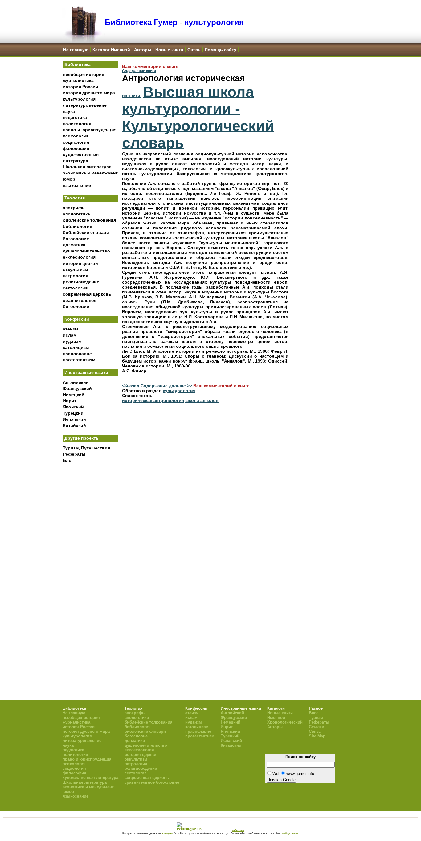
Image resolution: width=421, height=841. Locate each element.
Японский (73, 406)
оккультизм (75, 269)
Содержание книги (139, 71)
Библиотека (77, 64)
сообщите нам (289, 833)
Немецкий (73, 394)
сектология (75, 287)
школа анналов (202, 400)
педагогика (75, 117)
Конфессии (76, 319)
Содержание (154, 385)
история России (80, 86)
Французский (77, 388)
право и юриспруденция (89, 129)
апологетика (76, 213)
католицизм (76, 347)
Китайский (74, 425)
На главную (75, 49)
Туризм (316, 717)
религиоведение (81, 281)
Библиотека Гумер (141, 22)
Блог (68, 460)
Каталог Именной (111, 49)
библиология (77, 226)
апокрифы (74, 207)
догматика (74, 244)
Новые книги (169, 49)
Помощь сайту (220, 49)
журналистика (78, 80)
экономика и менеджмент (90, 172)
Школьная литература (87, 166)
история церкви (80, 263)
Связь (194, 49)
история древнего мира (89, 92)
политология (77, 123)
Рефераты (74, 454)
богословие (76, 238)
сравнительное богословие (152, 782)
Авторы (142, 49)
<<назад (130, 385)
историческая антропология (153, 400)
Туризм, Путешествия (86, 447)
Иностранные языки (86, 372)
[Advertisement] (90, 567)
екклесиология (79, 257)
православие (77, 353)
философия (76, 148)
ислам (69, 335)
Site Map (317, 736)
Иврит (69, 400)
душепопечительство (86, 250)
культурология (214, 22)
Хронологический (285, 722)
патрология (75, 275)
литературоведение (85, 105)
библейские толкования (89, 220)
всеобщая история (83, 74)
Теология (74, 197)
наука (69, 111)
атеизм (70, 328)
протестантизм (79, 359)
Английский (76, 382)
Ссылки (316, 726)
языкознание (77, 185)
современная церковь (87, 294)
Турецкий (73, 413)
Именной (276, 717)
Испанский (74, 419)
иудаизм (72, 341)
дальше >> (180, 385)
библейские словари (86, 232)
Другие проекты (82, 438)
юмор (69, 179)
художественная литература (90, 777)
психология (75, 135)
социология (76, 142)
